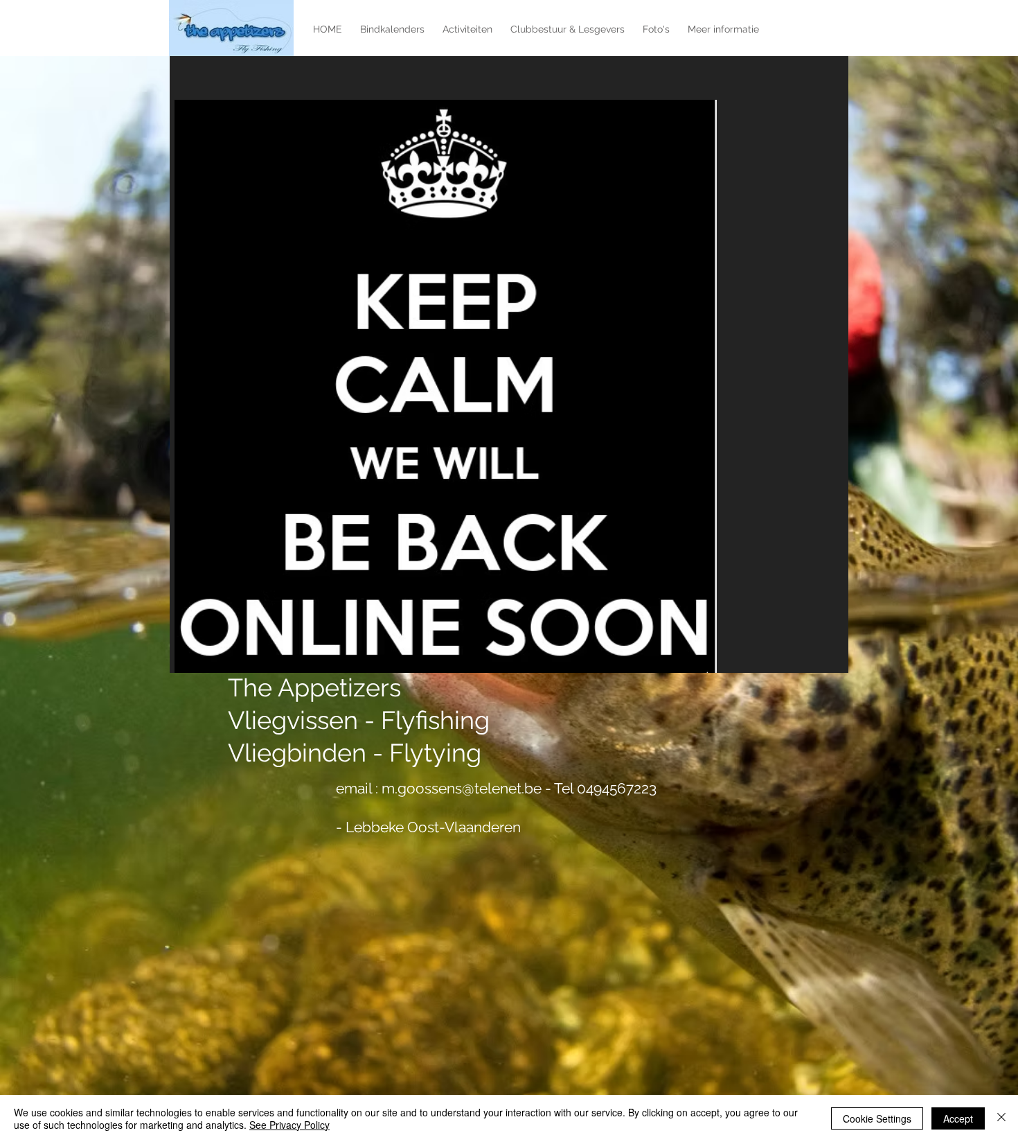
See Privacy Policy (289, 1125)
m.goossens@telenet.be (462, 788)
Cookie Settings (877, 1118)
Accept (958, 1118)
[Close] (1001, 1118)
